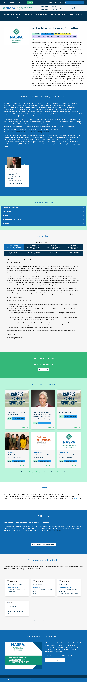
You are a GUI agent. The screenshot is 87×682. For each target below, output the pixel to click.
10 (59, 472)
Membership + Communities (44, 8)
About (35, 8)
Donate (21, 2)
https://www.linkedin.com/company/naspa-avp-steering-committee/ (28, 132)
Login (29, 2)
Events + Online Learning (54, 8)
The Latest (83, 7)
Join (5, 2)
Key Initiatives (74, 7)
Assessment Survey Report (54, 660)
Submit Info (42, 369)
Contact (25, 679)
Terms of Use (16, 679)
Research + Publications (63, 7)
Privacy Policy (6, 679)
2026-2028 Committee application (43, 544)
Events (75, 498)
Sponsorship (33, 679)
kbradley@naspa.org (55, 530)
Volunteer (12, 2)
